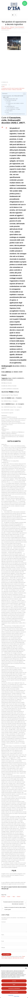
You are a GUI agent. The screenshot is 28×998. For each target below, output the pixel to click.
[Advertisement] (14, 66)
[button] (26, 968)
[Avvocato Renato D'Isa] (14, 7)
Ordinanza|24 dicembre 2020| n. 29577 (11, 98)
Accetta (14, 980)
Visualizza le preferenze (14, 988)
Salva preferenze (14, 992)
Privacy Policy (16, 996)
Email (2, 941)
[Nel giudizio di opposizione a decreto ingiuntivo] (14, 43)
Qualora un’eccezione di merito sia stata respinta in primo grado (14, 908)
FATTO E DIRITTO (9, 110)
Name (2, 934)
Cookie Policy (10, 995)
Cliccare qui (4, 888)
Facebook (3, 896)
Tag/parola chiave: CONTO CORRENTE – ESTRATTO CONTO (16, 104)
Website (3, 947)
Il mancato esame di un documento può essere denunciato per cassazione (13, 902)
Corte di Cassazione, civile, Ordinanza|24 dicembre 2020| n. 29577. (13, 96)
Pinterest (18, 896)
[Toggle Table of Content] (23, 94)
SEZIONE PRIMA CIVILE (10, 106)
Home (2, 27)
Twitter (14, 896)
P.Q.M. (8, 112)
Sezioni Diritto (19, 89)
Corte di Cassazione (19, 27)
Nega (14, 984)
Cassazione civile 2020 (6, 28)
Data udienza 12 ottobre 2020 (11, 100)
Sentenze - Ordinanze (9, 27)
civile (4, 120)
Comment (3, 921)
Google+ (8, 896)
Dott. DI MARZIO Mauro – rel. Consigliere (14, 109)
